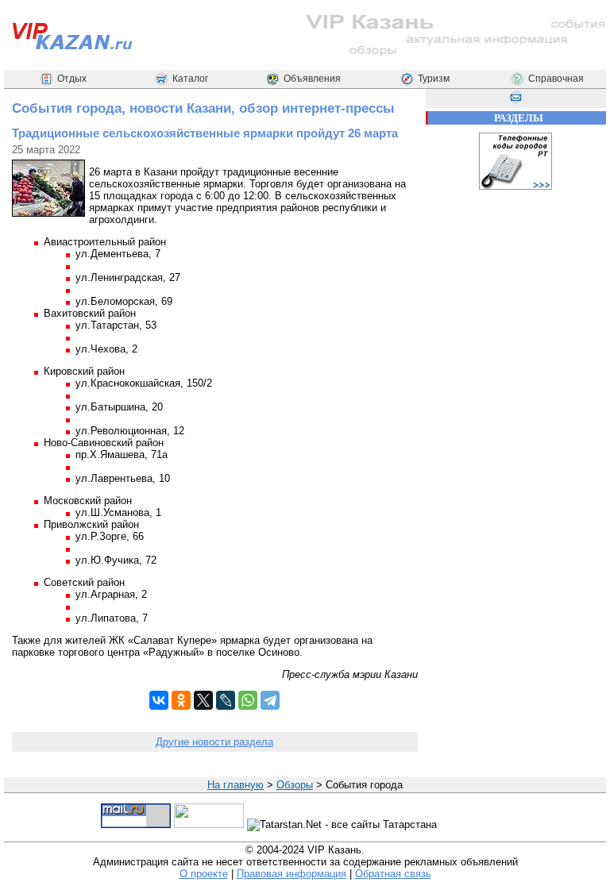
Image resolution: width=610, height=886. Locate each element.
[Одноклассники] (181, 700)
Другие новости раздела (214, 742)
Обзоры (294, 785)
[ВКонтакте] (158, 700)
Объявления (312, 78)
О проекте (204, 874)
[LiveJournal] (225, 700)
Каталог (190, 78)
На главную (235, 785)
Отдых (72, 78)
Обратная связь (393, 874)
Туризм (434, 78)
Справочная (556, 78)
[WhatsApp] (247, 700)
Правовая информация (291, 874)
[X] (203, 700)
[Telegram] (270, 700)
